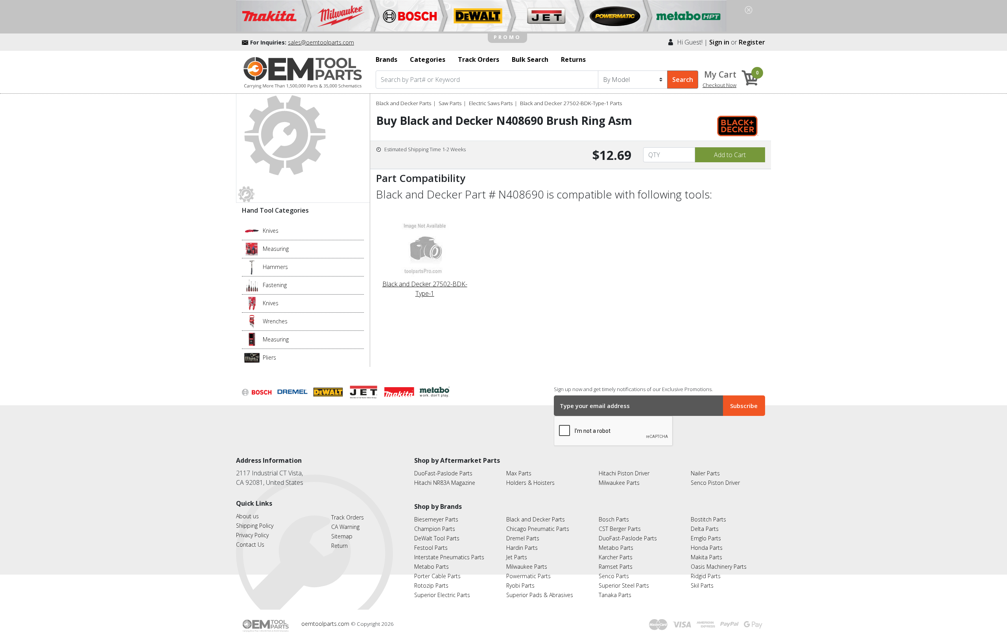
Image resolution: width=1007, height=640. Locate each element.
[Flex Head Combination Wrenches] (252, 321)
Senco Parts (614, 576)
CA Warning (345, 527)
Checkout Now (719, 85)
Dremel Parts (522, 538)
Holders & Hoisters (530, 482)
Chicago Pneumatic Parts (537, 528)
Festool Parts (431, 547)
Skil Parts (702, 585)
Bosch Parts (614, 519)
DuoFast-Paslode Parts (443, 473)
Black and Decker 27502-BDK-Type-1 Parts (571, 103)
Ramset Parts (616, 566)
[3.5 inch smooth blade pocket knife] (252, 230)
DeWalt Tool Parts (436, 538)
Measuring (276, 248)
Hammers (275, 267)
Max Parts (518, 473)
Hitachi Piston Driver (624, 473)
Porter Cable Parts (437, 576)
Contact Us (250, 544)
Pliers (269, 357)
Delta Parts (705, 528)
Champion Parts (434, 528)
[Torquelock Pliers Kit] (252, 357)
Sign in (719, 42)
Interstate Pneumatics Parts (449, 557)
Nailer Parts (705, 473)
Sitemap (341, 536)
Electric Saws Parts (491, 103)
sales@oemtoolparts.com (321, 42)
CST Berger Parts (620, 528)
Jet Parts (516, 557)
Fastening (275, 285)
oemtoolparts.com (326, 623)
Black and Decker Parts (403, 103)
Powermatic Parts (528, 576)
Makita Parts (706, 557)
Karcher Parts (616, 557)
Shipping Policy (254, 525)
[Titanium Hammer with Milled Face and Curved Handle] (252, 266)
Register (752, 42)
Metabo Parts (431, 566)
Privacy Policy (252, 535)
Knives (270, 230)
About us (247, 516)
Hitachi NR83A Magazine (444, 482)
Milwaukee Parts (619, 482)
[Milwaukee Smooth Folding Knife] (252, 303)
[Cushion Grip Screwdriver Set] (252, 284)
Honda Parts (707, 547)
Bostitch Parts (708, 519)
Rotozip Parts (431, 585)
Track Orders (347, 517)
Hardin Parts (522, 547)
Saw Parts (450, 103)
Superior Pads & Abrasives (539, 595)
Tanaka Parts (615, 595)
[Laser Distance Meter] (252, 339)
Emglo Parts (706, 538)
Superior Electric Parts (442, 595)
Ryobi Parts (520, 585)
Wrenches (275, 321)
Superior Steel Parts (624, 585)
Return (339, 545)
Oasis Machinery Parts (719, 566)
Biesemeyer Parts (436, 519)
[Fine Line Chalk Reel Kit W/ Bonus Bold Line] (252, 248)
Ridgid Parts (706, 576)
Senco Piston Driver (715, 482)
